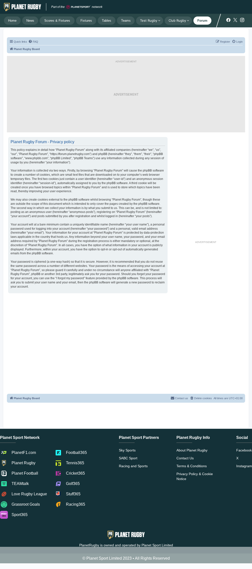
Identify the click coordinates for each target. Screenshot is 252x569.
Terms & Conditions (191, 466)
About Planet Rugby (191, 450)
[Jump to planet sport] (78, 7)
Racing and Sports (133, 466)
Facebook (244, 450)
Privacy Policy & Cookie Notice (194, 476)
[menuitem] (33, 42)
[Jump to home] (22, 7)
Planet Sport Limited (157, 545)
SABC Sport (128, 458)
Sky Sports (127, 450)
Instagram (244, 466)
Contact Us (185, 458)
